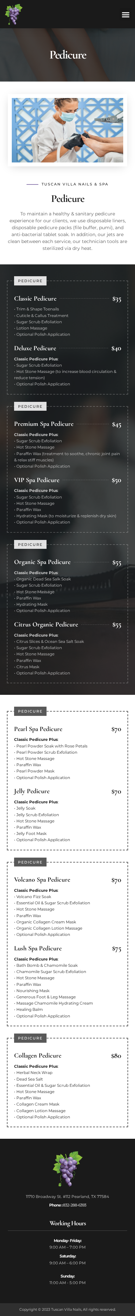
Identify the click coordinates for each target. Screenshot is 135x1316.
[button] (126, 14)
